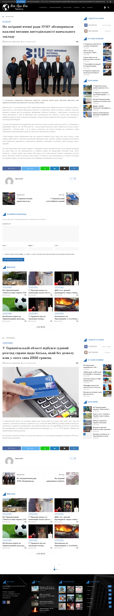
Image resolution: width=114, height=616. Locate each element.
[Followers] (110, 2)
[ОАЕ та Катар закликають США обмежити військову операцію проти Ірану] (107, 52)
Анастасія (19, 179)
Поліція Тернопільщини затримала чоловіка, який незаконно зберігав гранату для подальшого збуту (102, 100)
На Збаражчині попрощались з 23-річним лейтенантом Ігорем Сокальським (90, 366)
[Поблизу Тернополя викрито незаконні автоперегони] (87, 422)
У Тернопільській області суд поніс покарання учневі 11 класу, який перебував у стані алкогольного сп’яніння (92, 45)
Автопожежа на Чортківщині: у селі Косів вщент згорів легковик (65, 317)
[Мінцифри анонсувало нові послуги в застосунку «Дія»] (107, 387)
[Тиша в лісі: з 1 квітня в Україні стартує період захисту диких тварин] (87, 416)
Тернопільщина (7, 287)
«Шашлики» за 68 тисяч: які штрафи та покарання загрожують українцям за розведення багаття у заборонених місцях (92, 373)
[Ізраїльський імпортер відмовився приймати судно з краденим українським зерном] (87, 114)
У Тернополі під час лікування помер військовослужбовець (37, 317)
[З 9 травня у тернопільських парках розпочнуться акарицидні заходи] (107, 607)
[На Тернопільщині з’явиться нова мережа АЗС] (15, 278)
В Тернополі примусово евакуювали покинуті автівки (91, 72)
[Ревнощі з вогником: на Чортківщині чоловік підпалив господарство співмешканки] (87, 436)
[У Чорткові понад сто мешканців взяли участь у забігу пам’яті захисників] (40, 278)
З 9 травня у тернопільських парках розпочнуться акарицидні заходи (92, 606)
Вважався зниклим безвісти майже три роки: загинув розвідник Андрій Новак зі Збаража (102, 428)
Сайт (56, 245)
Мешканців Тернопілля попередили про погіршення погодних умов (91, 593)
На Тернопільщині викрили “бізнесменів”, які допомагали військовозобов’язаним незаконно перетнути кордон (101, 408)
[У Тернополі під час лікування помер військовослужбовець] (40, 304)
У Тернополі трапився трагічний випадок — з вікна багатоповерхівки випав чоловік (101, 94)
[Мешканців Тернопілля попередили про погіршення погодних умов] (107, 594)
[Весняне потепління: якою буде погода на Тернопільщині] (107, 394)
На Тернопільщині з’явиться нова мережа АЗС (15, 291)
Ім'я (5, 245)
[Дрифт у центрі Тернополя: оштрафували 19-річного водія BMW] (87, 108)
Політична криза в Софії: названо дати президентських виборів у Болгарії (92, 380)
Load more (40, 327)
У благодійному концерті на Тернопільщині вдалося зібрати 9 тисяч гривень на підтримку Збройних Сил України (92, 65)
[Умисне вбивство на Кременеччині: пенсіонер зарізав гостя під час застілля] (107, 59)
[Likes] (107, 2)
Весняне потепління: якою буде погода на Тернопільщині (92, 393)
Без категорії (9, 16)
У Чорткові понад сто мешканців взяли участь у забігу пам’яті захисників (40, 291)
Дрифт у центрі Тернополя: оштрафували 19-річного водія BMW (102, 107)
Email (30, 245)
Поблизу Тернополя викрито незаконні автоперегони (100, 422)
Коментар (7, 224)
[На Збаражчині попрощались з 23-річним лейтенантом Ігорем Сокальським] (107, 367)
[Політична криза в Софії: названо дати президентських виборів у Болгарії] (107, 381)
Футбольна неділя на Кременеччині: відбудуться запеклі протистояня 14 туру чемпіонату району (61, 1)
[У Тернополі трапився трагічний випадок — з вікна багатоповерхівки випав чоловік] (87, 94)
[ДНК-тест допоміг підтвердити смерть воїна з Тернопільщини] (66, 278)
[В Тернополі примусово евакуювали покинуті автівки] (107, 73)
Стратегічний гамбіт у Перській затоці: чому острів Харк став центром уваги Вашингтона (92, 613)
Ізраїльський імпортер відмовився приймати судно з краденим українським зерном (101, 114)
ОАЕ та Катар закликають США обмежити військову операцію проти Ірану (91, 52)
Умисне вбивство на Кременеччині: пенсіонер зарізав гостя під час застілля (92, 58)
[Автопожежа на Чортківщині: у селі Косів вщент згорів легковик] (66, 304)
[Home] (3, 16)
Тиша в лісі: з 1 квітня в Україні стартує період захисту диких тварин (101, 415)
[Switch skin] (105, 7)
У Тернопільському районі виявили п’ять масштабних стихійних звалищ (101, 87)
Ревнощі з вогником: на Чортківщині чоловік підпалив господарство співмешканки (101, 435)
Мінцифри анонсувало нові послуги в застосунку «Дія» (92, 386)
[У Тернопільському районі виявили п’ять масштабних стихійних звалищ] (87, 88)
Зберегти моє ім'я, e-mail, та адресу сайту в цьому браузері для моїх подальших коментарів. (39, 254)
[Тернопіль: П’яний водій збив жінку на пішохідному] (107, 601)
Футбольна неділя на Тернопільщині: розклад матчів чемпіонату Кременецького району (13, 317)
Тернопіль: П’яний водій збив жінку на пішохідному (91, 600)
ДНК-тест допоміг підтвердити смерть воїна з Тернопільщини (66, 291)
